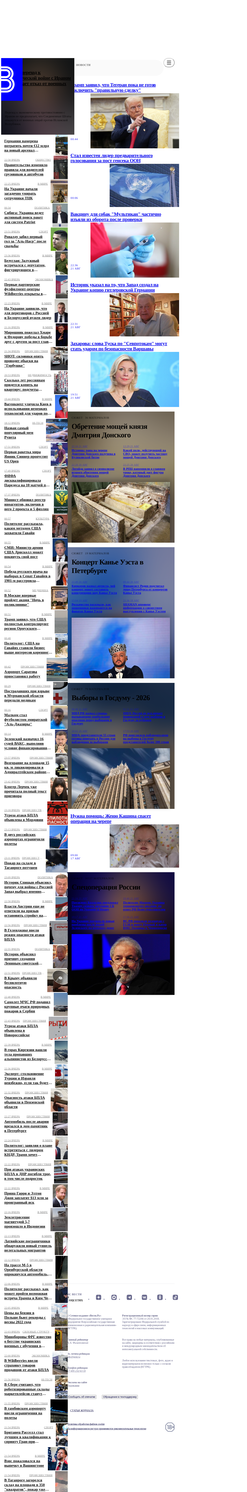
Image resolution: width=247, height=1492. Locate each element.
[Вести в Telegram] (129, 1297)
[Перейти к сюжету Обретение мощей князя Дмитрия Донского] (121, 512)
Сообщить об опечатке (81, 1396)
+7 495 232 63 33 (76, 1370)
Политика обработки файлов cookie (85, 1424)
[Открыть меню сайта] (169, 62)
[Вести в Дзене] (98, 1297)
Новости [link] (83, 64)
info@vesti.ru (73, 1356)
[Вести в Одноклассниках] (160, 1297)
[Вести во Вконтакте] (144, 1297)
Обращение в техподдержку (120, 1396)
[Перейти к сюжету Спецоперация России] (121, 964)
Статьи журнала (81, 1410)
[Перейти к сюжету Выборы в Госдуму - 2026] (121, 778)
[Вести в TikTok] (175, 1297)
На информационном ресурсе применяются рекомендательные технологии (106, 1428)
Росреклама (73, 1385)
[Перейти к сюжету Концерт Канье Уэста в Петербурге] (121, 648)
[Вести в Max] (113, 1297)
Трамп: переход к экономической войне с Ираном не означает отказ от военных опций (38, 81)
